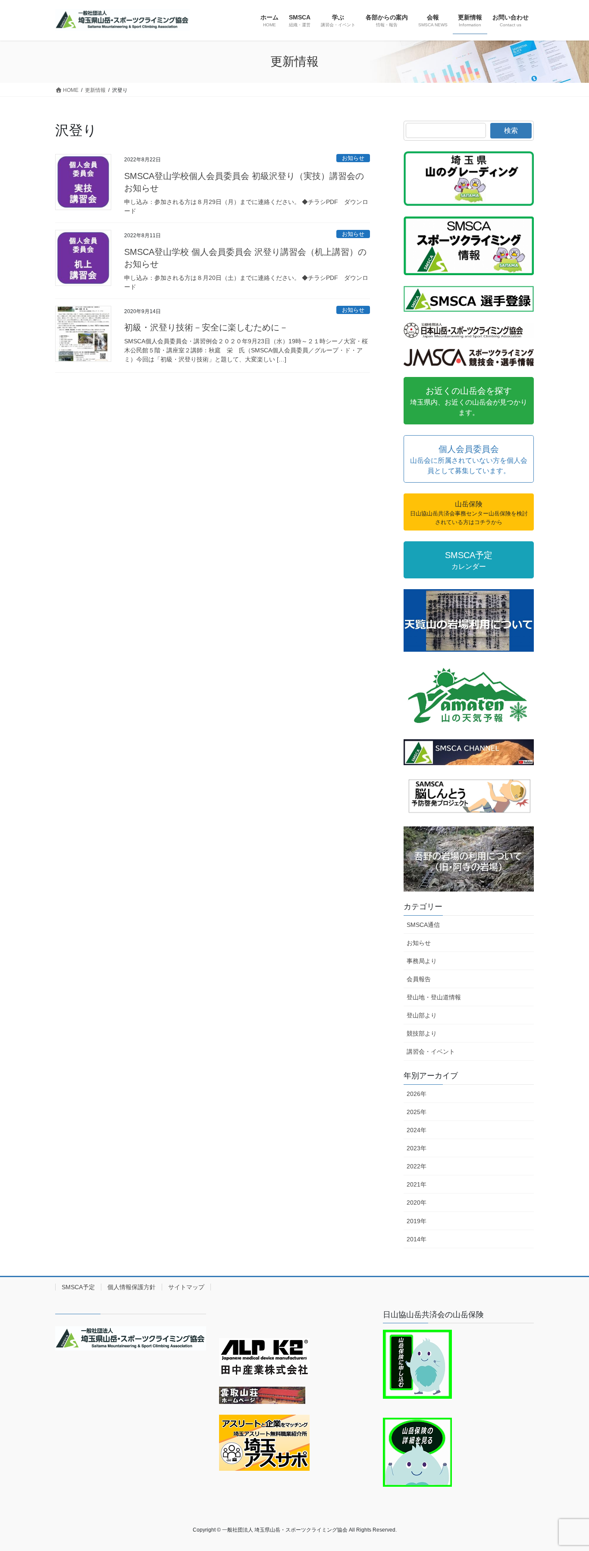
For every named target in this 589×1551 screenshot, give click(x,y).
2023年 (416, 1148)
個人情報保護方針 (131, 1287)
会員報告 (419, 979)
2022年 (416, 1166)
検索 (511, 130)
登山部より (422, 1015)
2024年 (416, 1130)
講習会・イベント (431, 1051)
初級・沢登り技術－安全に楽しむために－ (206, 327)
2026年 (416, 1093)
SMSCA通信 (423, 924)
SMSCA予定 (78, 1287)
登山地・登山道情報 (434, 997)
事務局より (422, 961)
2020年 (416, 1202)
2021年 (416, 1184)
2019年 (416, 1221)
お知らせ (353, 158)
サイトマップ (186, 1287)
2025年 (416, 1111)
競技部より (422, 1033)
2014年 (416, 1239)
